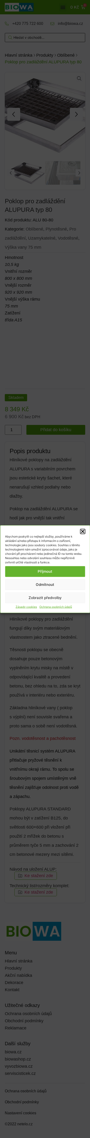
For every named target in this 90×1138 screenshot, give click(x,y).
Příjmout (45, 571)
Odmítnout (45, 584)
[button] (82, 531)
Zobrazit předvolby (45, 597)
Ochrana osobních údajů (55, 606)
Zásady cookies (26, 606)
